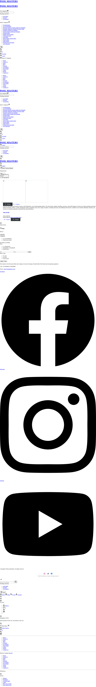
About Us (5, 62)
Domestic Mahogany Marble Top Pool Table (13, 29)
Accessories (6, 19)
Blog (4, 64)
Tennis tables (6, 40)
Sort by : (9, 168)
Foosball (5, 66)
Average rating (6, 681)
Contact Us (5, 72)
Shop (4, 63)
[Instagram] (44, 574)
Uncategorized (6, 25)
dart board (6, 212)
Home (4, 60)
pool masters (9, 6)
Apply (29, 251)
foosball (5, 17)
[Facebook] (52, 574)
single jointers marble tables (9, 38)
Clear (5, 261)
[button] (16, 204)
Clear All (2, 234)
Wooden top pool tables (8, 42)
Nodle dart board (7, 35)
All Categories (6, 44)
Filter (3, 168)
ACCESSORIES (7, 26)
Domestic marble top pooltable (10, 30)
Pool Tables (6, 68)
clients (4, 70)
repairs (4, 71)
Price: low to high (7, 683)
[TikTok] (48, 574)
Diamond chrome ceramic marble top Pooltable (14, 27)
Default (5, 678)
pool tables (5, 16)
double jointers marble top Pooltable (11, 31)
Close (3, 592)
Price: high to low (7, 685)
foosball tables (6, 33)
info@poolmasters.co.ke (9, 269)
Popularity (5, 679)
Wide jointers (6, 41)
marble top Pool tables (8, 34)
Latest (4, 682)
